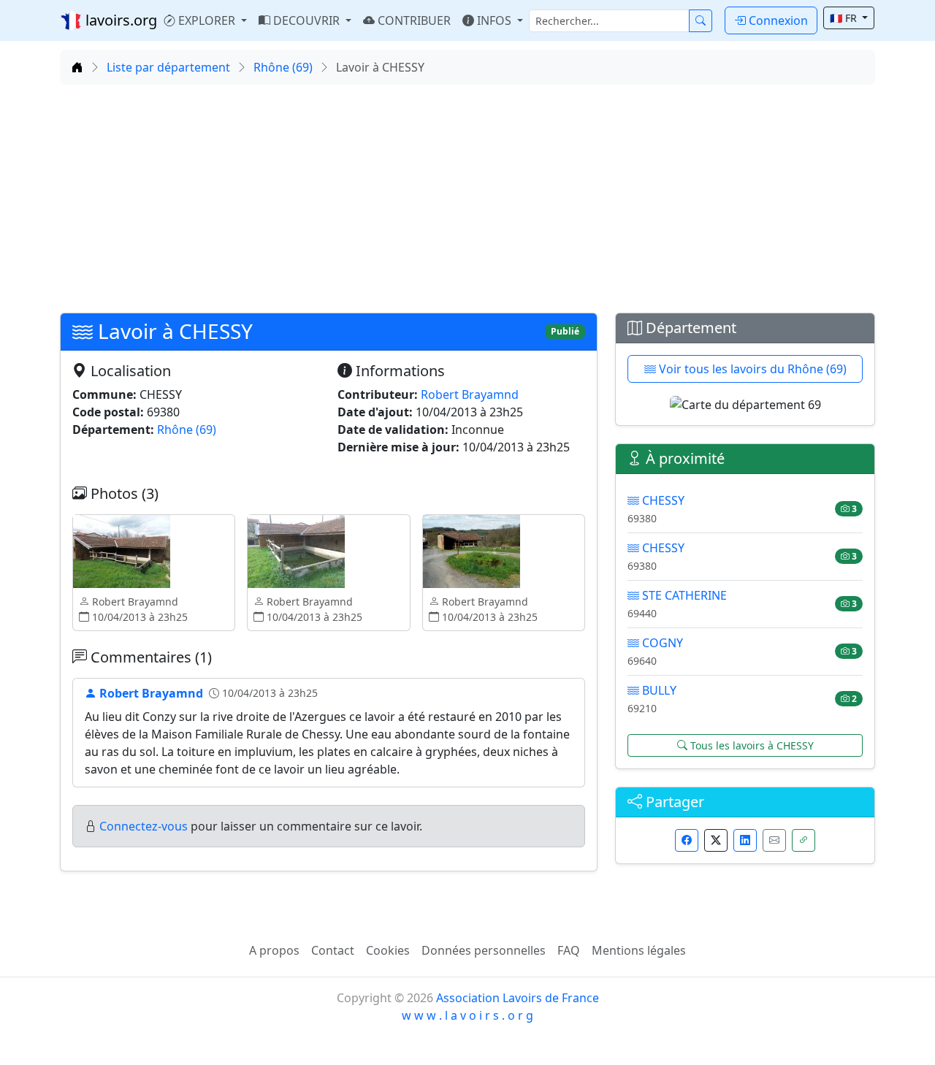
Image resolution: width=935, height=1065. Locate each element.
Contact (332, 950)
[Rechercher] (700, 20)
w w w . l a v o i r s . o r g (467, 1015)
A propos (274, 950)
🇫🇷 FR (845, 18)
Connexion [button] (777, 20)
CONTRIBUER (413, 20)
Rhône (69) (283, 67)
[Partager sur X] (716, 840)
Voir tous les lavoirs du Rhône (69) (751, 369)
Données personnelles (483, 950)
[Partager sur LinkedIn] (745, 840)
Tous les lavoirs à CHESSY (750, 745)
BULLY (657, 690)
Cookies (388, 950)
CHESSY (661, 500)
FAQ (568, 950)
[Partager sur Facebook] (686, 840)
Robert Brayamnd (470, 394)
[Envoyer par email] (774, 840)
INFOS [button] (494, 20)
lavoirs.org (119, 20)
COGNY (661, 643)
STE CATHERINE (683, 595)
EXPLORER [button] (206, 20)
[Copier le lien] (803, 840)
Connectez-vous (143, 826)
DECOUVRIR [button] (306, 20)
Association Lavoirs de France (517, 998)
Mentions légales (639, 950)
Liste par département (168, 67)
